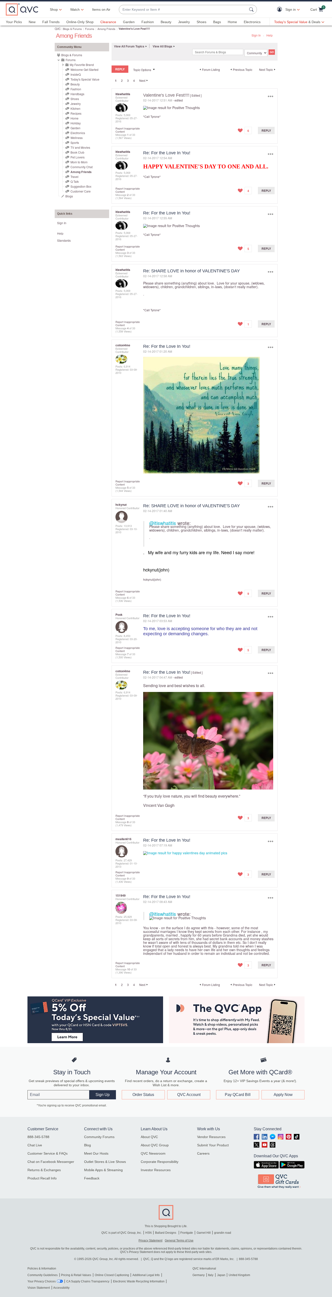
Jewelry (184, 22)
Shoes (201, 22)
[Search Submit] (252, 9)
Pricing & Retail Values (76, 1275)
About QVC (149, 1137)
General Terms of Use (179, 1240)
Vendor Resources (211, 1137)
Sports (74, 142)
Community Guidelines (42, 1275)
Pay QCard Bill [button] (238, 1095)
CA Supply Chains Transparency (87, 1281)
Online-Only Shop (80, 22)
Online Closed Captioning (112, 1275)
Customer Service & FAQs (47, 1153)
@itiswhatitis (162, 522)
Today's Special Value (84, 79)
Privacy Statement (150, 1240)
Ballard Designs (166, 1232)
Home (232, 22)
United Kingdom (239, 1275)
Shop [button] (54, 9)
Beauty (166, 22)
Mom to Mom (78, 162)
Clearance (108, 22)
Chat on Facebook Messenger (50, 1162)
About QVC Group (155, 1145)
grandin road (222, 1232)
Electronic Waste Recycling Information (139, 1281)
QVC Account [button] (189, 1095)
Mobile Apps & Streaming (103, 1170)
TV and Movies (80, 147)
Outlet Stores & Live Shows (105, 1162)
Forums (89, 29)
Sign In (256, 35)
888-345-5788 (38, 1137)
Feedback (91, 1178)
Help (269, 35)
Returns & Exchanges (44, 1170)
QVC (58, 29)
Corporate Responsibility (159, 1162)
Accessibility (61, 1287)
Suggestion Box (80, 186)
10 (128, 969)
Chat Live (34, 1145)
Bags (217, 22)
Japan (221, 1275)
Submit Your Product (213, 1145)
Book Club (77, 152)
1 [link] (116, 80)
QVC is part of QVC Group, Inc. (121, 1232)
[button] (280, 10)
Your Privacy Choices (41, 1281)
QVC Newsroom (153, 1153)
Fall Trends (51, 22)
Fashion (147, 22)
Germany (198, 1275)
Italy (210, 1275)
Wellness (76, 138)
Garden (129, 22)
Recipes (75, 113)
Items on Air (101, 9)
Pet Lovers (77, 157)
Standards (64, 240)
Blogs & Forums (72, 29)
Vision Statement (38, 1287)
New (32, 22)
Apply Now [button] (283, 1095)
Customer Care (80, 191)
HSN (148, 1232)
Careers (203, 1153)
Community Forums (99, 1137)
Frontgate (186, 1232)
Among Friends (106, 29)
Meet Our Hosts (96, 1153)
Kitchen (75, 108)
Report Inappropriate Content (127, 129)
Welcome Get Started (84, 69)
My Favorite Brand (82, 65)
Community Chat (81, 167)
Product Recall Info (42, 1178)
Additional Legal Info (146, 1275)
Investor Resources (156, 1170)
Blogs (69, 196)
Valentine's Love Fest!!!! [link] (134, 28)
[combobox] (183, 9)
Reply (266, 130)
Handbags (77, 94)
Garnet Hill (204, 1232)
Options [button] (270, 96)
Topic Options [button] (142, 70)
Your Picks (14, 22)
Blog (87, 1145)
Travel (74, 177)
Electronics (252, 22)
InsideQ (75, 74)
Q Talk (74, 181)
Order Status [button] (143, 1095)
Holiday (75, 123)
